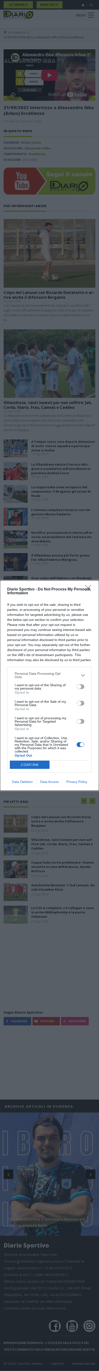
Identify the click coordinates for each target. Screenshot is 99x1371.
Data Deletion (22, 782)
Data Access (49, 782)
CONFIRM (30, 765)
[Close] (89, 589)
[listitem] (49, 675)
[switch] (80, 686)
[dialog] (49, 685)
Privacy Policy (76, 782)
